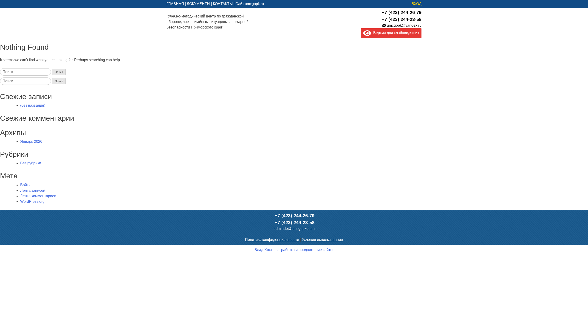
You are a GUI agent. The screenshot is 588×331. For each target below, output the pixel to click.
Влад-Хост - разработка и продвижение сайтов (294, 250)
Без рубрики (30, 163)
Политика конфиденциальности (272, 240)
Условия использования (322, 240)
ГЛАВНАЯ (175, 4)
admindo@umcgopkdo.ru (294, 229)
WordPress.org (32, 201)
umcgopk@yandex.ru (404, 25)
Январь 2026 (31, 141)
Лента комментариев (38, 196)
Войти (25, 185)
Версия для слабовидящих (395, 33)
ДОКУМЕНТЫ (198, 4)
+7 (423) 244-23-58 (401, 19)
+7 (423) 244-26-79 (401, 12)
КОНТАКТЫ (223, 4)
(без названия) (32, 105)
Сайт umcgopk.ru (249, 4)
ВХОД (416, 4)
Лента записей (32, 190)
